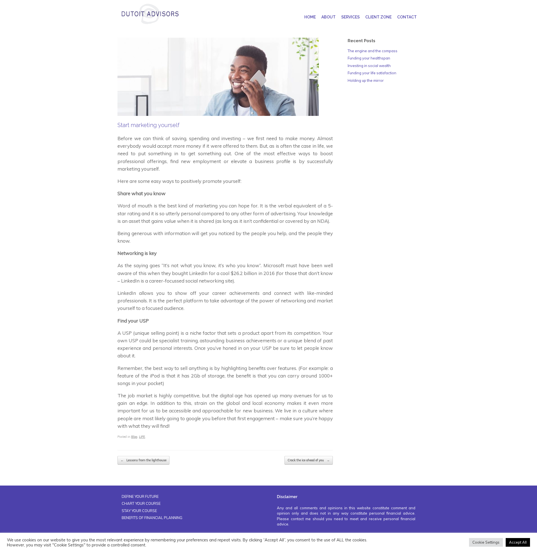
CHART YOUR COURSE (141, 503)
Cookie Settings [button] (486, 542)
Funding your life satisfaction (372, 73)
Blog (134, 437)
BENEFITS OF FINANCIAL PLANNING (152, 517)
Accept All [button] (518, 542)
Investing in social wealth (369, 65)
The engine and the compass (372, 51)
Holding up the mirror (366, 80)
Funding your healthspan (369, 58)
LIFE (142, 437)
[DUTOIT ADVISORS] (149, 14)
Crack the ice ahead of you (309, 460)
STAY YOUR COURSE (139, 510)
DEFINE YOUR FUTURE (140, 496)
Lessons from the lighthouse (143, 460)
